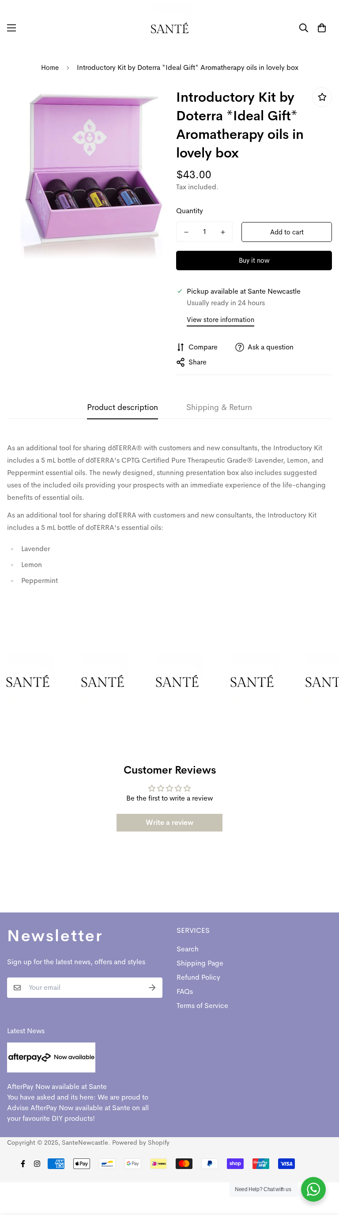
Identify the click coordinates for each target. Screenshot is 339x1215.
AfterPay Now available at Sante (57, 1086)
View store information (220, 319)
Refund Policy (198, 977)
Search (188, 949)
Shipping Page (200, 963)
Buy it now (254, 260)
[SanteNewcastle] (170, 27)
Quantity (189, 210)
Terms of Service (202, 1005)
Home (50, 67)
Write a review (169, 822)
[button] (322, 28)
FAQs (185, 991)
